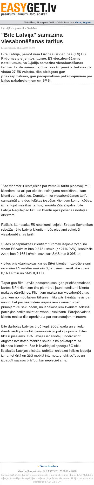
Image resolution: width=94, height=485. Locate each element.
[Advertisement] (47, 133)
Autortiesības (49, 466)
